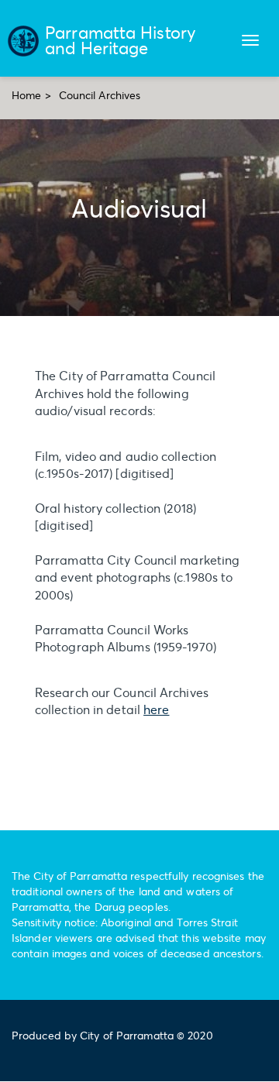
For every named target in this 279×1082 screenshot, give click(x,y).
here (156, 709)
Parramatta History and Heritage (120, 40)
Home (26, 95)
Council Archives (100, 95)
